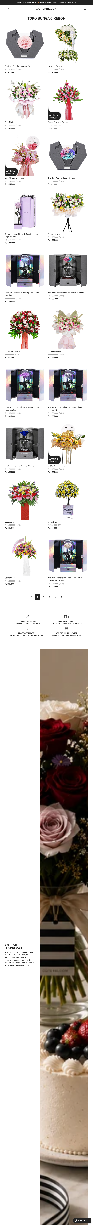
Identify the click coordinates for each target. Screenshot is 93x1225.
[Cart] (90, 8)
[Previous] (25, 597)
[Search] (8, 8)
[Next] (67, 597)
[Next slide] (41, 43)
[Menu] (3, 9)
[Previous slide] (8, 43)
